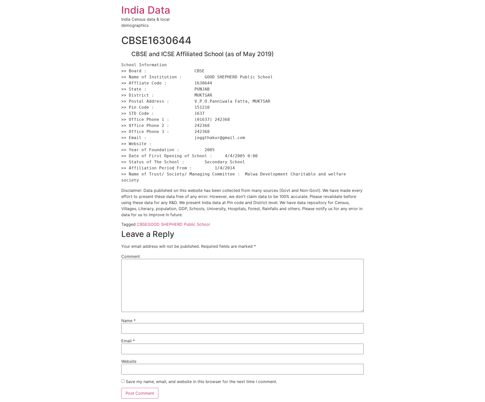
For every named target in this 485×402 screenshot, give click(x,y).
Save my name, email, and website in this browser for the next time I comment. (201, 381)
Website (128, 361)
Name (128, 321)
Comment (130, 256)
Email (128, 341)
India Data (145, 10)
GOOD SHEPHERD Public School (179, 224)
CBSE (142, 224)
